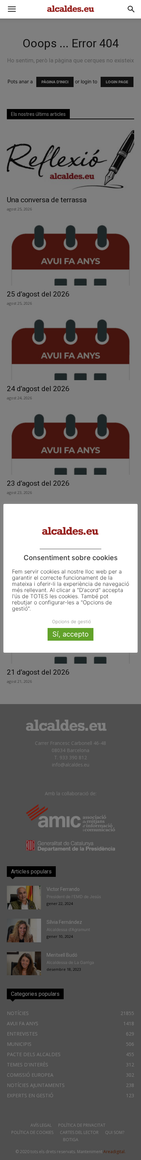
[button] (12, 9)
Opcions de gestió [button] (71, 621)
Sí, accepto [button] (70, 634)
